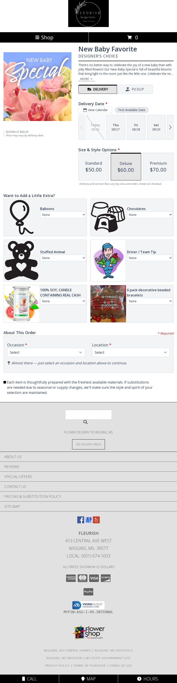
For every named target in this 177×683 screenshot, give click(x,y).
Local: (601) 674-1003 (88, 556)
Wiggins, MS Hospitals (114, 650)
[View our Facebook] (80, 521)
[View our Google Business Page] (88, 521)
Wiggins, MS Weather (64, 658)
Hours (149, 679)
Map (90, 679)
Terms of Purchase (89, 665)
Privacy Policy (57, 665)
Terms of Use (121, 665)
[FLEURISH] (88, 26)
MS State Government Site (108, 658)
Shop (47, 37)
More (84, 79)
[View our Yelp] (96, 521)
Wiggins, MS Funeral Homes (67, 650)
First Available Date (131, 110)
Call (31, 679)
